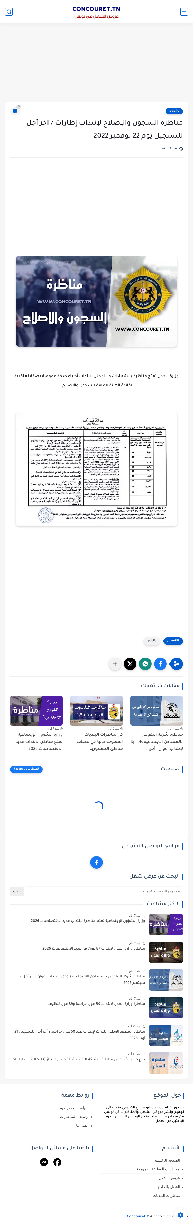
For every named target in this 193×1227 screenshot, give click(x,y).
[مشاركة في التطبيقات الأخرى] (115, 664)
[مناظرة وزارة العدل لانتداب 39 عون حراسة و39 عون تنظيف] (166, 1007)
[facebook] (96, 862)
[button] (160, 664)
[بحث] (9, 12)
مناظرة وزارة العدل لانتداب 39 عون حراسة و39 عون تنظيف (96, 1004)
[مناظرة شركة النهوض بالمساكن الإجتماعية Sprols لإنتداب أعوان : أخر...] (156, 711)
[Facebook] (57, 1163)
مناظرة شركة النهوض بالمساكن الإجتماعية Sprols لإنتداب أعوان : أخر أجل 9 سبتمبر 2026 (82, 980)
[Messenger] (44, 1163)
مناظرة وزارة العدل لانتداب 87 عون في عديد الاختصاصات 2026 (93, 949)
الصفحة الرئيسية (167, 1160)
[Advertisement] (96, 63)
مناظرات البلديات (166, 1196)
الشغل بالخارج (169, 1187)
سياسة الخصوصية (74, 1108)
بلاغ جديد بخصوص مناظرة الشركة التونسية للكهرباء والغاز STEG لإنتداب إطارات (78, 1060)
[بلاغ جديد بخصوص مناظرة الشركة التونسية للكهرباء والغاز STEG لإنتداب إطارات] (166, 1063)
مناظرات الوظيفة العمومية (158, 1169)
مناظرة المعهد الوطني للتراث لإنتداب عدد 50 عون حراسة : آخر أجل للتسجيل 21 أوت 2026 (79, 1035)
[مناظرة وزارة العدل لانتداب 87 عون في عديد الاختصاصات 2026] (166, 952)
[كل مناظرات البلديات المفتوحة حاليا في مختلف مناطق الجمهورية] (96, 711)
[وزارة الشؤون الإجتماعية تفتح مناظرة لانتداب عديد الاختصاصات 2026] (36, 711)
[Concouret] (96, 11)
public (174, 111)
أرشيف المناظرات (74, 1117)
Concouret (136, 1217)
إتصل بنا (82, 1125)
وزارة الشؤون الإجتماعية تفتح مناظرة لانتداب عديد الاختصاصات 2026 (39, 742)
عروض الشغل (169, 1178)
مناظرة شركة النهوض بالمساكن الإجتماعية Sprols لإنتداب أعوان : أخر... (157, 742)
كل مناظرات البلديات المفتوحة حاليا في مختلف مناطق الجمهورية (100, 742)
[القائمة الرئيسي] (184, 12)
